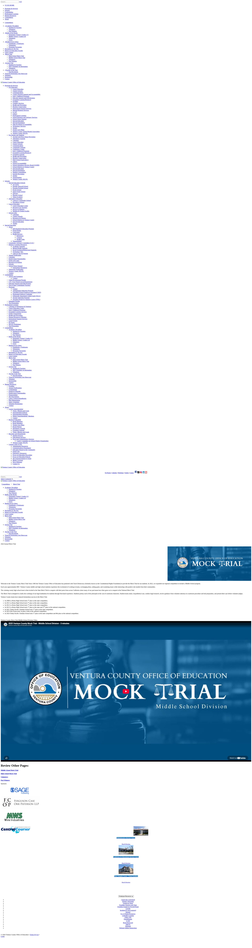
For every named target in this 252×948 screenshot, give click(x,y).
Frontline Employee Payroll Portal (128, 907)
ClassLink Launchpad (128, 900)
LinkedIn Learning (128, 915)
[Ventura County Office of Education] (13, 82)
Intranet (128, 912)
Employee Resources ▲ (126, 896)
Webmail (128, 926)
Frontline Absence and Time (128, 905)
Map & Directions (126, 844)
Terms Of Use (34, 935)
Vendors (127, 473)
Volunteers (4, 777)
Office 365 (128, 917)
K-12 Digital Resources (128, 914)
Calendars (114, 473)
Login (3, 936)
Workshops (121, 473)
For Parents (108, 473)
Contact (132, 473)
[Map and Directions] (140, 836)
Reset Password (128, 923)
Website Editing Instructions (128, 928)
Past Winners (5, 780)
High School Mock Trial (9, 773)
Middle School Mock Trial (9, 770)
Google (128, 908)
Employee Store (128, 903)
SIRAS (128, 924)
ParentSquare (128, 919)
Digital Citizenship (128, 901)
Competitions (9, 22)
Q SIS (128, 921)
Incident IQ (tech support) (128, 910)
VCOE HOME (9, 5)
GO (20, 2)
